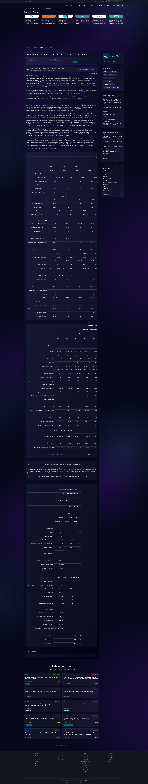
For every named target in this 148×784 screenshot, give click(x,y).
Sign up (102, 1)
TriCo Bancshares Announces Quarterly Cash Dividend (79, 704)
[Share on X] (89, 74)
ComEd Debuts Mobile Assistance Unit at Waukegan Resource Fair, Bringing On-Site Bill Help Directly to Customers (81, 733)
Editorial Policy (36, 759)
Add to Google (111, 761)
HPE (110, 19)
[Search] (122, 2)
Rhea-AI (36, 763)
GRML (26, 19)
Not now (93, 69)
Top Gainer (56, 674)
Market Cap (106, 168)
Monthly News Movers (86, 761)
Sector (105, 180)
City (104, 192)
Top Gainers (86, 757)
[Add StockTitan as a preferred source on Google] (96, 74)
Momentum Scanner (86, 763)
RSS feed (111, 755)
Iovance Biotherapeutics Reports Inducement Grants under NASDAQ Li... (98, 22)
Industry (105, 176)
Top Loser (95, 674)
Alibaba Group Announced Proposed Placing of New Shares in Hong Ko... (48, 22)
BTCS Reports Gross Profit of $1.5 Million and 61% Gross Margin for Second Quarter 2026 (42, 677)
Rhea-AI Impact (32, 60)
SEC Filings (50, 47)
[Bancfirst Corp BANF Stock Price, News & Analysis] (106, 56)
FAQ (37, 761)
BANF (73, 77)
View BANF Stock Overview (112, 61)
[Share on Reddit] (92, 74)
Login (96, 1)
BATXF (77, 19)
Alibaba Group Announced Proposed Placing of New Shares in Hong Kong (42, 733)
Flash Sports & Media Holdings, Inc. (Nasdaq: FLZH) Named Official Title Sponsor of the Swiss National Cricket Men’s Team (81, 677)
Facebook (111, 757)
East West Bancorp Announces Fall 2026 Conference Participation (78, 692)
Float (104, 172)
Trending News (31, 12)
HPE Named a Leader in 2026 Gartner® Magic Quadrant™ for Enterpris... (116, 22)
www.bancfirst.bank (63, 135)
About (36, 755)
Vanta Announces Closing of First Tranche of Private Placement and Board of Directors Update (78, 719)
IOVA (93, 19)
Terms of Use (62, 755)
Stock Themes (86, 765)
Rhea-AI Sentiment (55, 60)
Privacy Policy (61, 759)
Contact (36, 757)
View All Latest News (61, 745)
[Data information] (115, 166)
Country (105, 188)
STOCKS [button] (92, 5)
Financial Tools (86, 769)
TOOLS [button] (101, 5)
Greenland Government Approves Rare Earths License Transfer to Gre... (31, 22)
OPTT (60, 19)
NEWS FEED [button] (70, 5)
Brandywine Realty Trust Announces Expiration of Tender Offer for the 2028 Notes (41, 692)
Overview (27, 47)
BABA (43, 19)
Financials (35, 47)
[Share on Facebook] (94, 74)
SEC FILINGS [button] (82, 5)
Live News (86, 767)
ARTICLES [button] (110, 5)
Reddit (111, 759)
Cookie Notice (61, 757)
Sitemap (36, 765)
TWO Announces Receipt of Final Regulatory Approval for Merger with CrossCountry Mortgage (41, 704)
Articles (86, 755)
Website (105, 184)
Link (104, 186)
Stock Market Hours (86, 771)
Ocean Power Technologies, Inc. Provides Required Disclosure (63, 22)
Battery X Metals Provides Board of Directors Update (82, 22)
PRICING (120, 5)
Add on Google (84, 69)
